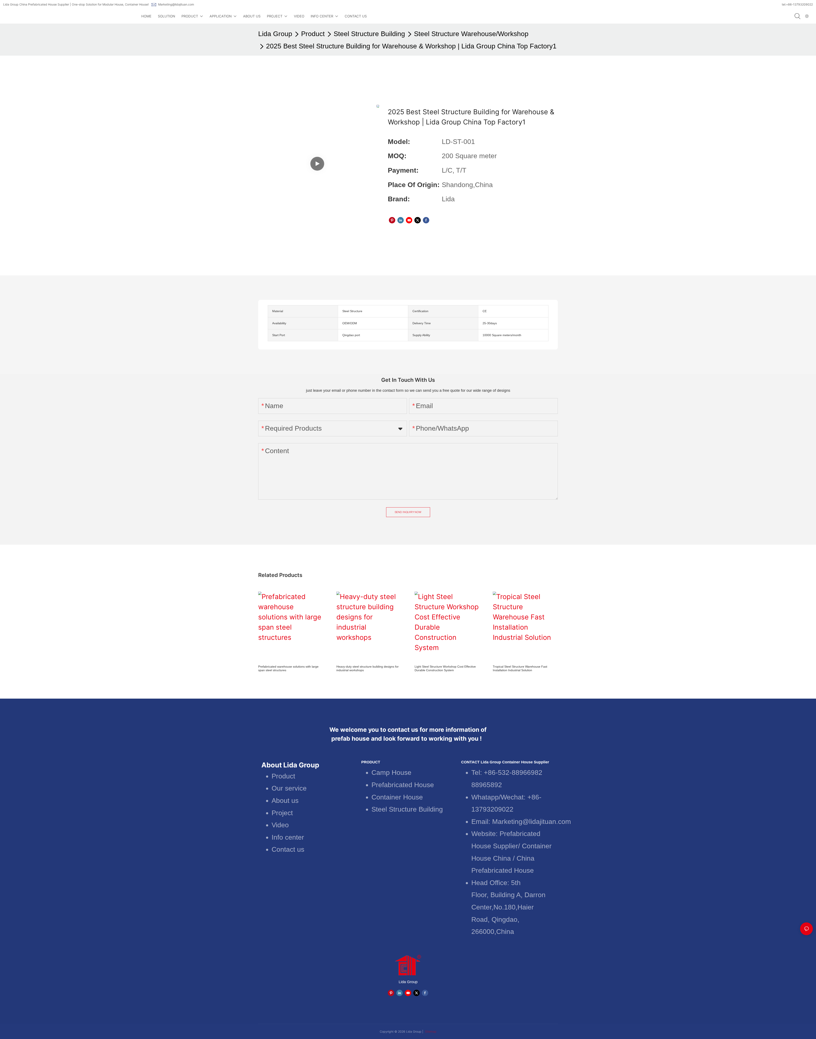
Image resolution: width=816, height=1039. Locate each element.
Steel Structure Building (369, 34)
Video (280, 825)
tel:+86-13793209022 (797, 4)
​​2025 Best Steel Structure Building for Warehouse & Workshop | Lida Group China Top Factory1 (411, 46)
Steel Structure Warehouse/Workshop (471, 34)
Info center (288, 837)
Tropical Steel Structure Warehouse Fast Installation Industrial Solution (520, 668)
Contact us (288, 849)
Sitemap (430, 1031)
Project (282, 813)
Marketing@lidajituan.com (176, 4)
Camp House (391, 772)
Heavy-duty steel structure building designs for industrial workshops (367, 668)
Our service (289, 788)
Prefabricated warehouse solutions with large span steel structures (288, 668)
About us (285, 800)
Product (313, 34)
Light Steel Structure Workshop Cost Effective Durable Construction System (445, 668)
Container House (397, 797)
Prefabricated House (402, 785)
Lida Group (275, 34)
